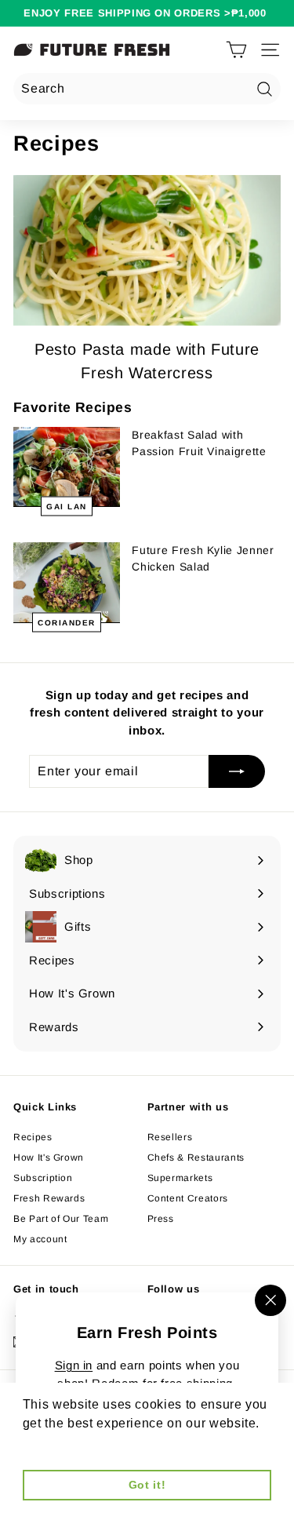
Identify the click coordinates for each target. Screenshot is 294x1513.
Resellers (170, 1137)
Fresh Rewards (49, 1198)
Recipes (33, 1137)
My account (40, 1239)
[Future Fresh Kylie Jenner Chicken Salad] (66, 582)
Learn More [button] (59, 1444)
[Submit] (237, 771)
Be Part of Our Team (60, 1218)
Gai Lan (66, 506)
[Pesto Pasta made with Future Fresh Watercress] (147, 250)
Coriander (67, 622)
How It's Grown (48, 1157)
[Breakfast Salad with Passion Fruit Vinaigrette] (66, 467)
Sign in (74, 1365)
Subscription (43, 1177)
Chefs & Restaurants (196, 1157)
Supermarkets (180, 1177)
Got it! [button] (147, 1484)
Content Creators (187, 1198)
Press (160, 1218)
